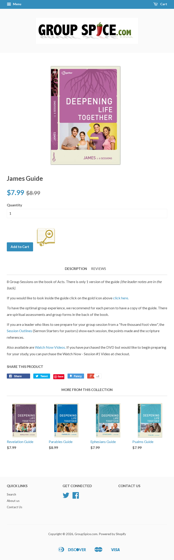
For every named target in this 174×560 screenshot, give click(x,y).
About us (13, 501)
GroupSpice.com (86, 534)
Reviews (98, 269)
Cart (163, 4)
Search (11, 494)
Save (60, 376)
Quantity (14, 205)
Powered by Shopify (112, 534)
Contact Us (14, 507)
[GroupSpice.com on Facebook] (75, 497)
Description (76, 269)
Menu (16, 4)
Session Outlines (20, 331)
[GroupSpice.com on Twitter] (66, 497)
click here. (121, 298)
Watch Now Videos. (50, 347)
